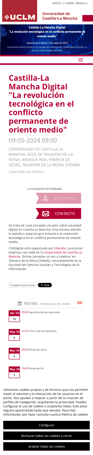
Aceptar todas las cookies (46, 446)
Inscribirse (65, 198)
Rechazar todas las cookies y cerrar (46, 436)
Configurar (46, 425)
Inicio (56, 3)
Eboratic (60, 248)
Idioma (80, 3)
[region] (46, 418)
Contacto (65, 213)
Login (69, 3)
